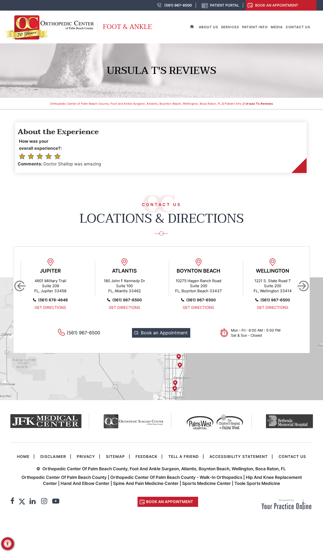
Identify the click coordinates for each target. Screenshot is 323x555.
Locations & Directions (161, 218)
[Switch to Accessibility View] (7, 543)
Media (277, 27)
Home (23, 456)
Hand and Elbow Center (85, 483)
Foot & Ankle (127, 27)
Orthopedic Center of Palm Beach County (64, 477)
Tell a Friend (183, 456)
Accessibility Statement (238, 456)
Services (230, 27)
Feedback (146, 456)
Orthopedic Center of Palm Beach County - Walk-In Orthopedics (176, 477)
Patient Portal (224, 5)
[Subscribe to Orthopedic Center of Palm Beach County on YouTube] (56, 502)
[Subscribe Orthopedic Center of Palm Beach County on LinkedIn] (32, 502)
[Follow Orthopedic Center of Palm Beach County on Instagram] (44, 502)
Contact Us (298, 27)
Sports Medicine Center (206, 483)
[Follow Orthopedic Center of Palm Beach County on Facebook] (12, 502)
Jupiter (50, 271)
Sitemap (115, 456)
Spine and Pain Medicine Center (146, 483)
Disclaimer (53, 456)
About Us (208, 27)
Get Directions (50, 307)
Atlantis (124, 271)
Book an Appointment (276, 5)
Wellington (272, 271)
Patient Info (255, 27)
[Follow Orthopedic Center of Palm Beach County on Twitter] (22, 502)
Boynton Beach (198, 271)
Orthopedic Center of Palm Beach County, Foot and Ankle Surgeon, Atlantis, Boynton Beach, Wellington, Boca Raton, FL (135, 103)
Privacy (86, 456)
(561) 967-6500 (178, 5)
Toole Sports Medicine (257, 483)
